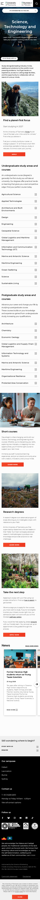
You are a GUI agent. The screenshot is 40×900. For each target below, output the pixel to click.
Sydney (5, 779)
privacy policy (19, 891)
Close (20, 897)
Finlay (27, 132)
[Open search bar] (36, 3)
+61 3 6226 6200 (9, 795)
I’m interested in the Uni (19, 10)
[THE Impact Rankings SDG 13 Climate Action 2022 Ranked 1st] (11, 826)
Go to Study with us (9, 58)
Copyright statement (9, 876)
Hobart (4, 767)
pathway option (15, 617)
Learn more (13, 464)
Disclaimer (27, 876)
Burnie (4, 775)
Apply (14, 154)
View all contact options (11, 803)
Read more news (31, 646)
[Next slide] (36, 684)
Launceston (6, 771)
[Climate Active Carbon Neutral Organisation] (25, 826)
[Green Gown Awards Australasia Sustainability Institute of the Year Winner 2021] (35, 826)
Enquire (5, 750)
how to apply (29, 600)
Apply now (14, 635)
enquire (34, 622)
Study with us (7, 746)
